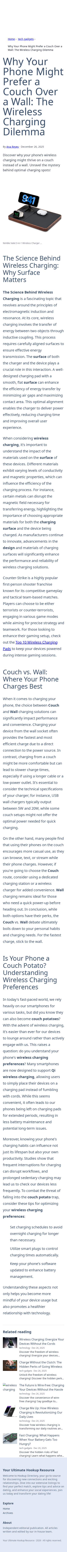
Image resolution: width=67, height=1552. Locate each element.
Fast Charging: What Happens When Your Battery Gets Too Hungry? (39, 1439)
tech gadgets (26, 39)
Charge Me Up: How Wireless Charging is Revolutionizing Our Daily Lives (40, 1412)
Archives (8, 1513)
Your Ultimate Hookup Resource (25, 10)
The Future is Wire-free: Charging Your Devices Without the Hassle (41, 1387)
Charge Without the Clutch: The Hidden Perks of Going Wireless (40, 1364)
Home (11, 39)
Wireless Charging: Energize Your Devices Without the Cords (41, 1341)
